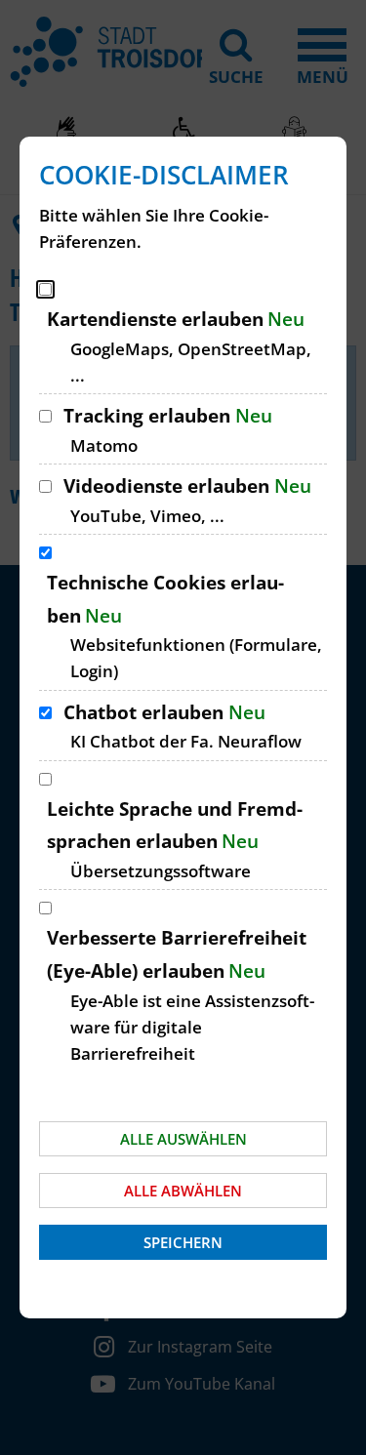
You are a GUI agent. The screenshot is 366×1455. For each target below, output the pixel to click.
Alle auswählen (183, 1139)
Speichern (183, 1242)
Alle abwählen (183, 1190)
